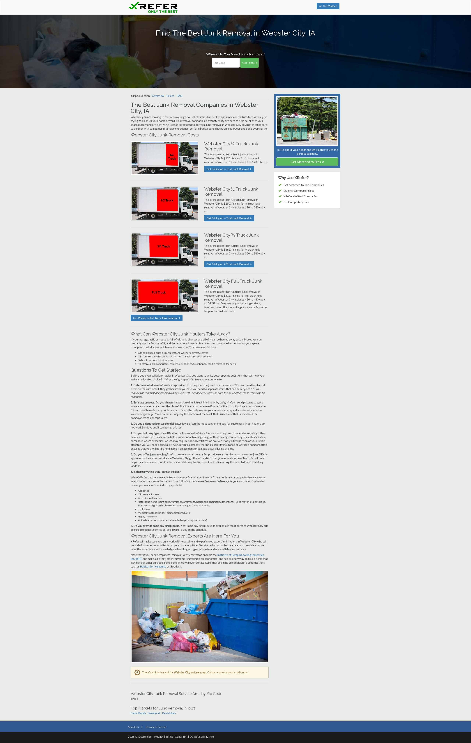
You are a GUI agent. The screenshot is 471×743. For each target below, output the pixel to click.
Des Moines (169, 713)
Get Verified (330, 6)
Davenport (154, 713)
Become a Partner (156, 726)
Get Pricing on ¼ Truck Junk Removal (228, 169)
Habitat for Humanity (153, 566)
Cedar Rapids (138, 713)
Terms (169, 736)
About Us (133, 726)
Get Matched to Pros (306, 162)
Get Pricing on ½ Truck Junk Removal (228, 218)
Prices (170, 95)
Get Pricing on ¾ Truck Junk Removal (228, 264)
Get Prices (248, 62)
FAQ (179, 95)
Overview (158, 95)
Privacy (159, 736)
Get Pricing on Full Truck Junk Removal (155, 317)
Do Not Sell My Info (202, 736)
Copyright (181, 736)
